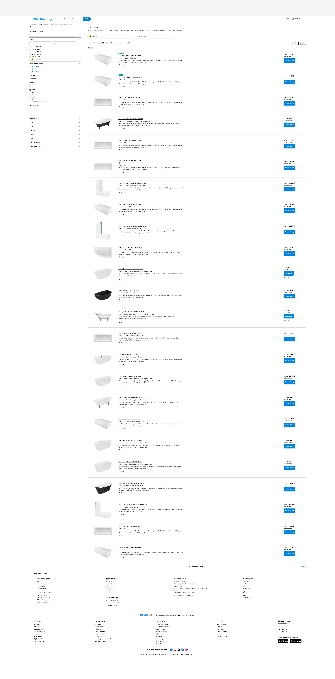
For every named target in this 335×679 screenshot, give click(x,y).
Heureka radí (98, 629)
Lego (244, 591)
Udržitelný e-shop (222, 636)
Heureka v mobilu (99, 627)
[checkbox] (30, 47)
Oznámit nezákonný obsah (41, 641)
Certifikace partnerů (222, 632)
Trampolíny (40, 591)
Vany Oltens (109, 591)
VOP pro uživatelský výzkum (102, 641)
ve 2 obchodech (288, 356)
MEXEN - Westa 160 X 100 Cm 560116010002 (131, 247)
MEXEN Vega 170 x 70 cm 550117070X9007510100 (132, 505)
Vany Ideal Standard (111, 586)
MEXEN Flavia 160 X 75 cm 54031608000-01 (130, 269)
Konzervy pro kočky (42, 589)
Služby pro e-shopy (161, 629)
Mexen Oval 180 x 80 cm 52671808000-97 (130, 376)
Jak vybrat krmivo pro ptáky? (113, 601)
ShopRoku (219, 627)
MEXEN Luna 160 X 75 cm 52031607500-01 (130, 440)
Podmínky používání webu (186, 654)
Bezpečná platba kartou (101, 639)
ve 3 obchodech (288, 121)
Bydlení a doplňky (39, 24)
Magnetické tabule (42, 595)
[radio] (30, 66)
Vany (71, 24)
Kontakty (36, 627)
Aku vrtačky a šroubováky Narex (45, 593)
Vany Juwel (109, 584)
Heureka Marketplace (161, 632)
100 (303, 567)
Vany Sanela (109, 589)
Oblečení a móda (247, 598)
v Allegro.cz (287, 269)
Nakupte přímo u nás (100, 632)
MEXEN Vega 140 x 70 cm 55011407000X (129, 205)
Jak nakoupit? (98, 624)
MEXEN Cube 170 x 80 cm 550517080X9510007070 (132, 226)
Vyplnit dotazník (282, 631)
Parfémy (245, 584)
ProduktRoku (220, 629)
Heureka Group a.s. (160, 654)
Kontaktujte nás (282, 623)
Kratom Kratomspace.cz (43, 598)
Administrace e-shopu (162, 624)
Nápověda (158, 644)
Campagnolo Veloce (179, 586)
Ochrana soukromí (99, 636)
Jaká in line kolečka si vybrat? (113, 603)
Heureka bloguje (38, 636)
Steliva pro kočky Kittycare (44, 602)
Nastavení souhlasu (100, 634)
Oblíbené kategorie (43, 579)
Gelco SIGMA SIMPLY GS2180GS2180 (183, 595)
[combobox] (66, 19)
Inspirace (219, 634)
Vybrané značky (111, 579)
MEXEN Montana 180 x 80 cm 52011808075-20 (131, 483)
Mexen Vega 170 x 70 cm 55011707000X (129, 419)
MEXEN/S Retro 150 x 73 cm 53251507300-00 (131, 312)
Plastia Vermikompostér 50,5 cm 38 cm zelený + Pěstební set (190, 589)
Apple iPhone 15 (247, 582)
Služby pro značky (160, 634)
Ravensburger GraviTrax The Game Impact (185, 584)
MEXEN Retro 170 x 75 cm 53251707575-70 (130, 119)
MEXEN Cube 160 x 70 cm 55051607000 (129, 526)
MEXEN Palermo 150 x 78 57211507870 (129, 290)
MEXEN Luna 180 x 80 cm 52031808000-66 (130, 462)
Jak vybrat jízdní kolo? (111, 605)
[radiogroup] (54, 69)
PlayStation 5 (246, 589)
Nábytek (245, 595)
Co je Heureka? (38, 624)
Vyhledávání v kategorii (36, 31)
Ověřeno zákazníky (222, 624)
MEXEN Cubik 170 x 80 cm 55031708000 (129, 161)
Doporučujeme (248, 579)
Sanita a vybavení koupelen (51, 24)
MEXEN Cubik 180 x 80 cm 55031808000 (129, 140)
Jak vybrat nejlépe (112, 598)
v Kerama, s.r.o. (288, 312)
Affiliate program (160, 639)
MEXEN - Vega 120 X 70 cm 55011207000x (130, 77)
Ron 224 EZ (177, 591)
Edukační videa (160, 641)
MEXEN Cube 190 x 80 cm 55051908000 (129, 97)
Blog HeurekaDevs (39, 639)
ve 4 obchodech (288, 56)
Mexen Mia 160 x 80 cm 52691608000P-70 (130, 355)
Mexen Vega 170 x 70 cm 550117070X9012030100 (132, 183)
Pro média (36, 634)
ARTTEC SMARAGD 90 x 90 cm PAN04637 (185, 593)
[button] (52, 35)
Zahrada (245, 593)
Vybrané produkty (180, 579)
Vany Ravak (109, 582)
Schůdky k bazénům (42, 584)
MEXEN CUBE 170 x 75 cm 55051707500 (129, 333)
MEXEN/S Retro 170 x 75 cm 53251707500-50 (131, 398)
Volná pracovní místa (39, 632)
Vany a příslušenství (64, 24)
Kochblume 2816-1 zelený (181, 582)
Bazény (245, 586)
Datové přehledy (160, 636)
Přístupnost (37, 644)
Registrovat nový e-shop (162, 627)
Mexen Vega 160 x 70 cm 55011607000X (129, 56)
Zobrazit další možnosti (37, 102)
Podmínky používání (39, 629)
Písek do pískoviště (42, 586)
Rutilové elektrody (42, 600)
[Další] (305, 567)
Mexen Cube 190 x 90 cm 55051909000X (129, 548)
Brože (38, 582)
